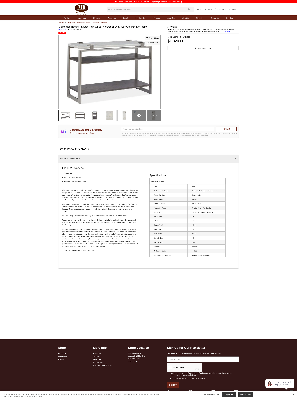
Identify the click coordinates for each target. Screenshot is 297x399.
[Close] (293, 394)
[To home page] (81, 9)
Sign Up (173, 385)
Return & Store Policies (102, 365)
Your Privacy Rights (211, 395)
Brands (125, 18)
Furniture (67, 18)
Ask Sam (226, 129)
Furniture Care (141, 18)
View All (153, 115)
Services (156, 18)
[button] (198, 9)
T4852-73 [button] (79, 30)
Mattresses (82, 18)
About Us (185, 18)
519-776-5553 (134, 359)
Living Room (71, 23)
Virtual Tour (171, 18)
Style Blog (229, 18)
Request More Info (204, 48)
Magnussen (62, 30)
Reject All (229, 395)
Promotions (112, 18)
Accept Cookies (245, 395)
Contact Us (215, 18)
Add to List (154, 43)
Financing (199, 18)
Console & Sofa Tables (100, 23)
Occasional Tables (83, 23)
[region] (148, 395)
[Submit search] (189, 9)
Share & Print (154, 38)
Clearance (97, 18)
